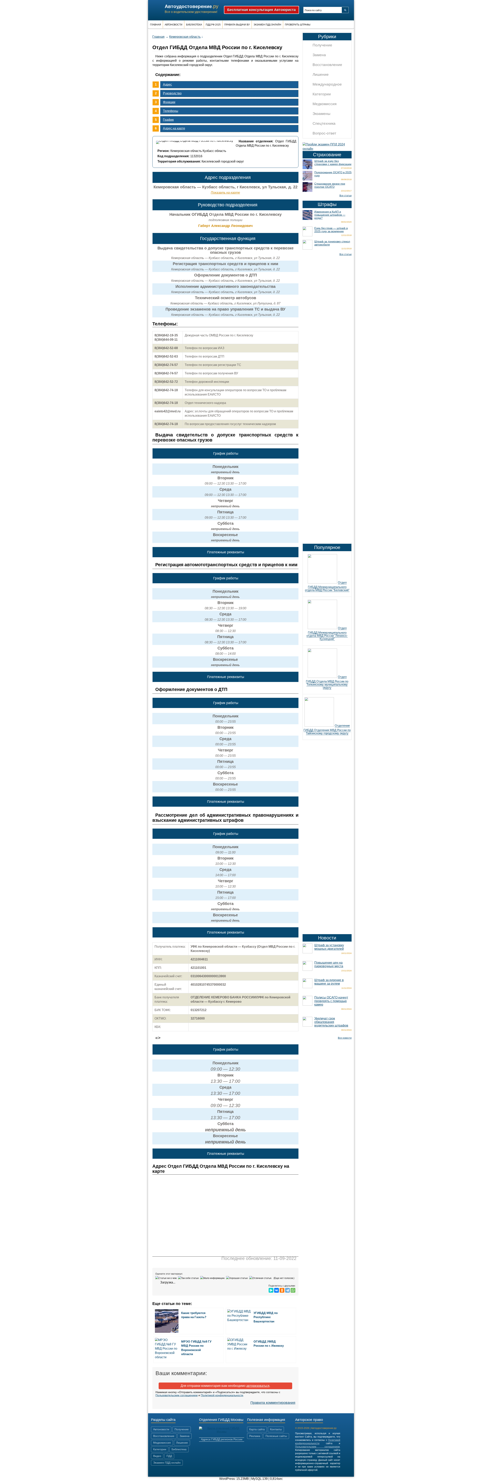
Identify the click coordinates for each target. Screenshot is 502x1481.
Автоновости (173, 24)
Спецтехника (324, 123)
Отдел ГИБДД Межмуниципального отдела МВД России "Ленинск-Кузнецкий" (327, 633)
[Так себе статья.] (189, 1278)
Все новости (345, 1038)
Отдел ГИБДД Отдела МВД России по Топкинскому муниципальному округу (327, 682)
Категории (322, 94)
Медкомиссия (324, 104)
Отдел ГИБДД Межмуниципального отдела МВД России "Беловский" (327, 586)
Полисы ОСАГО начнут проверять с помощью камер (331, 1001)
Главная (155, 24)
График (168, 119)
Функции (169, 102)
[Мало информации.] (213, 1278)
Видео (157, 1456)
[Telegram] (287, 1290)
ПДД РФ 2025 (213, 24)
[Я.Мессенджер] (271, 1290)
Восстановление (327, 65)
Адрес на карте (174, 128)
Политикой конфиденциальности (222, 1395)
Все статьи (345, 195)
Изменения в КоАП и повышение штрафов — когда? (329, 214)
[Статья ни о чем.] (166, 1278)
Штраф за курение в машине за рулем (329, 981)
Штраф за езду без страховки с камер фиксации (332, 162)
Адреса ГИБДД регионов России (221, 1439)
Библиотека (194, 24)
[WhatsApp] (293, 1290)
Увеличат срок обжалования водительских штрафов (331, 1022)
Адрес (167, 84)
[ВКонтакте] (276, 1290)
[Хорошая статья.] (237, 1278)
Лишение (321, 74)
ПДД (169, 1456)
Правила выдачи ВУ (237, 24)
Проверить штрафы (297, 24)
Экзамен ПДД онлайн (267, 24)
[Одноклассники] (282, 1290)
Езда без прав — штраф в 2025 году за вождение (331, 230)
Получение (322, 45)
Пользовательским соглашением (177, 1395)
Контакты (276, 1429)
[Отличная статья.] (261, 1278)
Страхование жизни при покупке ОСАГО (329, 185)
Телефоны (170, 111)
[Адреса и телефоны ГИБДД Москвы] (221, 1431)
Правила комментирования (272, 1403)
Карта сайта (257, 1429)
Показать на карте (225, 192)
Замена (319, 55)
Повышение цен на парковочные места (328, 964)
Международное (327, 84)
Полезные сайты (276, 1436)
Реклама (254, 1436)
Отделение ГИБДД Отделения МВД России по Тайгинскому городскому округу (327, 729)
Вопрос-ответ (324, 133)
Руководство (172, 93)
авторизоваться (257, 1385)
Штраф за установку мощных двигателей (329, 947)
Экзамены (321, 114)
